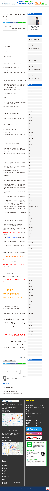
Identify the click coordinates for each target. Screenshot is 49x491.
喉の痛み (30, 100)
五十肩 (30, 283)
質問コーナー (31, 236)
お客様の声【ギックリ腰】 (33, 206)
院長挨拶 (30, 135)
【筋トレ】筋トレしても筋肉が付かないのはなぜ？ (35, 44)
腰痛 (29, 153)
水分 (29, 97)
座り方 (30, 239)
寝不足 (30, 254)
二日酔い (30, 185)
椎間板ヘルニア (31, 328)
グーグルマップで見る (13, 430)
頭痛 (29, 174)
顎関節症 (30, 286)
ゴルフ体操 (31, 257)
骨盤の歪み (31, 263)
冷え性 (30, 304)
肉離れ (30, 165)
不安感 (30, 203)
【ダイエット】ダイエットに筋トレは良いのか (35, 65)
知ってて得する (31, 343)
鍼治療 (30, 141)
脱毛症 (30, 307)
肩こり (30, 371)
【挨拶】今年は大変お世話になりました (10, 391)
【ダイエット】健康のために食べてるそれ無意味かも (35, 70)
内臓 (29, 177)
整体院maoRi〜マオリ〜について (34, 171)
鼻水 (29, 129)
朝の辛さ (30, 221)
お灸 (29, 351)
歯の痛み (30, 301)
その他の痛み (31, 274)
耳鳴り (30, 337)
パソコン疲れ (31, 132)
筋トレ (30, 310)
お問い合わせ (6, 482)
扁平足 (30, 194)
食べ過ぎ (30, 200)
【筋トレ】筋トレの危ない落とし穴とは (35, 56)
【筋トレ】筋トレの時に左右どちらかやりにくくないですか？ (35, 49)
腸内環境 (30, 144)
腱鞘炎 (30, 197)
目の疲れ (30, 111)
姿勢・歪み (31, 227)
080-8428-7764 (26, 3)
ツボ (29, 340)
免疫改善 (30, 102)
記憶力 (30, 183)
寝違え (30, 123)
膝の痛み (30, 346)
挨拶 (29, 298)
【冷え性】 (31, 53)
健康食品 (30, 230)
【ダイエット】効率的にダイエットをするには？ (35, 74)
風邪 (29, 114)
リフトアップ (31, 260)
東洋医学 (30, 248)
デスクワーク (31, 138)
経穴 (29, 159)
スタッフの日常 (31, 251)
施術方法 (30, 292)
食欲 (29, 168)
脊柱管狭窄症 (31, 313)
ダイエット (31, 108)
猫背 (29, 245)
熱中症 (30, 233)
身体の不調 (31, 289)
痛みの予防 (31, 331)
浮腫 (29, 150)
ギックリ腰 (31, 188)
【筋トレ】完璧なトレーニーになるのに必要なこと (35, 40)
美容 (29, 126)
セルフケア (31, 325)
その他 (30, 191)
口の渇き (30, 271)
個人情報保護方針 (17, 482)
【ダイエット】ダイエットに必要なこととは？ (35, 79)
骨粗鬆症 (30, 334)
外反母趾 (30, 105)
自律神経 (30, 117)
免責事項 (5, 483)
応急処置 (30, 218)
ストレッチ (31, 91)
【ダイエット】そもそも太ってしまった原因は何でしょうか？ (35, 61)
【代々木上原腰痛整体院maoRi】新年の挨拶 (11, 387)
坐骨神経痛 (31, 94)
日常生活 (30, 224)
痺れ (29, 162)
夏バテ (30, 319)
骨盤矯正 (30, 280)
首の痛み (30, 120)
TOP (3, 11)
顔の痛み (30, 322)
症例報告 (30, 316)
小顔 (29, 277)
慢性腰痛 (37, 368)
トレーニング (31, 180)
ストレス (30, 215)
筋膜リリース (31, 265)
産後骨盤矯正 (38, 363)
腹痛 (29, 147)
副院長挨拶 (7, 11)
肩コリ (30, 156)
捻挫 (29, 212)
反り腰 (30, 209)
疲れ (29, 268)
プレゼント (31, 88)
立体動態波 (31, 295)
